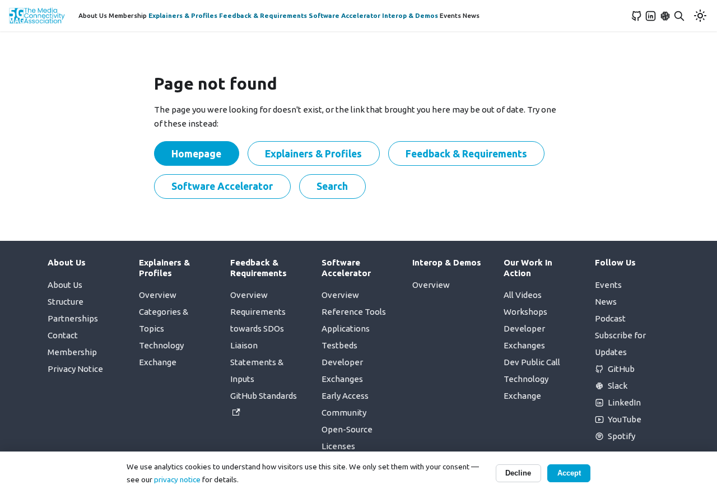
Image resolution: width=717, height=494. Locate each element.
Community (344, 412)
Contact (63, 335)
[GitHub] (637, 16)
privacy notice (177, 479)
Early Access (345, 395)
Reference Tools (354, 311)
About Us (92, 15)
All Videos (523, 295)
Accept (569, 473)
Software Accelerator (344, 15)
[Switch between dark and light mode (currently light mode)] (700, 15)
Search (332, 186)
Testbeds (339, 345)
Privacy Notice (75, 369)
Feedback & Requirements (263, 15)
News (471, 15)
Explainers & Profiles (182, 15)
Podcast (610, 318)
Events (450, 15)
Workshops (525, 311)
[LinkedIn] (651, 16)
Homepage (196, 153)
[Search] (679, 16)
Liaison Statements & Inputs (256, 362)
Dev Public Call (532, 362)
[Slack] (665, 16)
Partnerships (73, 318)
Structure (65, 301)
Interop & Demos (410, 15)
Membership (128, 15)
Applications (346, 328)
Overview (157, 295)
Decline (518, 473)
